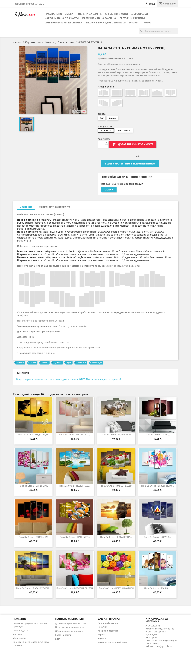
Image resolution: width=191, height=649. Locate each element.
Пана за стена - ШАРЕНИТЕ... (75, 537)
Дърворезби (139, 14)
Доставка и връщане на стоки (70, 623)
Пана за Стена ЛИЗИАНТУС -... (74, 434)
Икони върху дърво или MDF (106, 22)
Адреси (101, 634)
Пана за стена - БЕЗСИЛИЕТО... (157, 485)
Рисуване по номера (59, 14)
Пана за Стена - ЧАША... (157, 434)
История (20, 363)
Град (69, 363)
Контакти (17, 634)
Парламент (81, 363)
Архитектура (97, 363)
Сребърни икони (116, 14)
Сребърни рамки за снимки (64, 22)
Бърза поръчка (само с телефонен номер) (130, 163)
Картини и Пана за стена (99, 18)
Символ (33, 363)
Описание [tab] (26, 206)
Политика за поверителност (69, 627)
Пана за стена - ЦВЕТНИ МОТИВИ (116, 588)
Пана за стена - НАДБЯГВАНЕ (116, 434)
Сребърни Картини (132, 18)
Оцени (108, 189)
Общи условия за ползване (69, 631)
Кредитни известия (108, 630)
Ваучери (102, 638)
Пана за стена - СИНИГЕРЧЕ (33, 485)
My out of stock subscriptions (112, 642)
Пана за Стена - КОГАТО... (157, 537)
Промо (146, 22)
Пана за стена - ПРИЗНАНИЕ (33, 537)
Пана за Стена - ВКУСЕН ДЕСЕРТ (116, 485)
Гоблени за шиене (89, 14)
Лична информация (108, 623)
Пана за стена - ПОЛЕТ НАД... (74, 485)
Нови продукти (20, 630)
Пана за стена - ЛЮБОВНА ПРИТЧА (74, 588)
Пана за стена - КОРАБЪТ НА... (116, 537)
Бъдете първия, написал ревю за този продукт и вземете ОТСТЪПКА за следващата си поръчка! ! (69, 379)
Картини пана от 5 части (62, 18)
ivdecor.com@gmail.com (159, 646)
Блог (57, 638)
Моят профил (20, 638)
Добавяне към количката (132, 144)
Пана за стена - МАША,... (157, 588)
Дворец (45, 363)
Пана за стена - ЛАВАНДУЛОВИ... (33, 588)
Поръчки (102, 626)
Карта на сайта (63, 634)
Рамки (133, 22)
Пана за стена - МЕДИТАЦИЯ (33, 434)
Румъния (57, 363)
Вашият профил (109, 618)
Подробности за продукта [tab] (53, 206)
